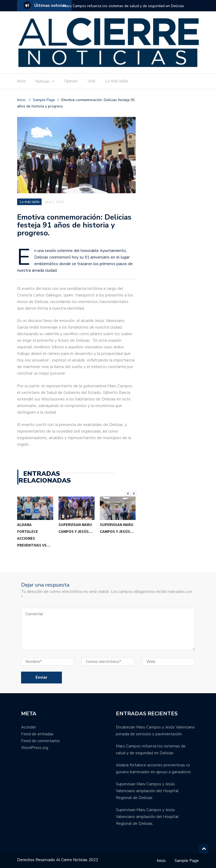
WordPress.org (34, 747)
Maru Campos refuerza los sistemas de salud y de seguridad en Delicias (123, 5)
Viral (91, 81)
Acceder (28, 727)
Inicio (21, 81)
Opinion (71, 81)
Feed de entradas (37, 734)
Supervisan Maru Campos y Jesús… (75, 528)
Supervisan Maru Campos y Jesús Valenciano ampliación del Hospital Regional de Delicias (147, 790)
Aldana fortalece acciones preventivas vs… (33, 535)
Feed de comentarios (40, 740)
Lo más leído (116, 81)
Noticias (42, 81)
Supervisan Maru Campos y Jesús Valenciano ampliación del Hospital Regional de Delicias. (147, 816)
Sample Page (187, 860)
